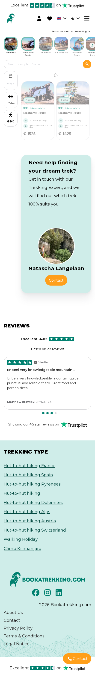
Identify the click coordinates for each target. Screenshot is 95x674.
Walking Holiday (21, 539)
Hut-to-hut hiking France (29, 465)
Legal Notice (17, 643)
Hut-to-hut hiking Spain (28, 474)
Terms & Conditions (24, 636)
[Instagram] (48, 594)
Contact (12, 620)
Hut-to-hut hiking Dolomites (33, 502)
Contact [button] (56, 280)
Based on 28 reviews (42, 344)
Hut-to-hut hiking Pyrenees (32, 484)
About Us (13, 612)
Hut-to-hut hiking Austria (30, 521)
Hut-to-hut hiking (22, 493)
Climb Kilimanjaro (22, 548)
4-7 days (10, 103)
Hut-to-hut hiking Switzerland (35, 530)
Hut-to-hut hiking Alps (27, 511)
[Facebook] (36, 594)
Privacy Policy (18, 628)
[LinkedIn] (59, 594)
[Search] (87, 64)
